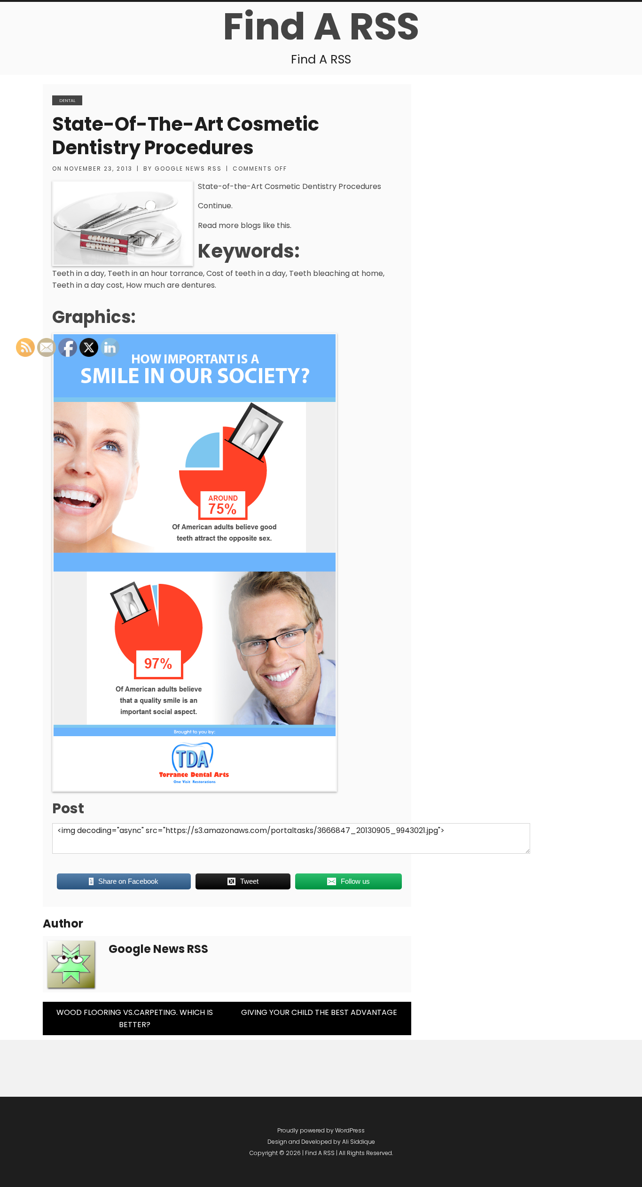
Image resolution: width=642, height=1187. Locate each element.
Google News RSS (188, 169)
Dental (67, 100)
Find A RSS (321, 26)
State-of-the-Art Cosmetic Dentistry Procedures (185, 136)
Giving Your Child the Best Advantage (319, 1012)
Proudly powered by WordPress (321, 1130)
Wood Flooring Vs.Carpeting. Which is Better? (134, 1018)
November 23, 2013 (98, 169)
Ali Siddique (358, 1142)
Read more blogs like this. (244, 225)
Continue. (215, 205)
